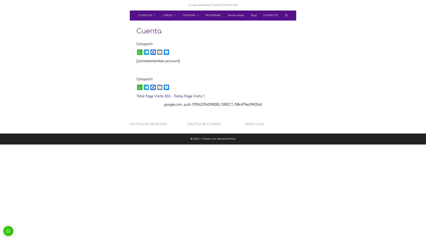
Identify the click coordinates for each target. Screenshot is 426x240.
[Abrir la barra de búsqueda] (286, 15)
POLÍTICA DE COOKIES (204, 124)
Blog (254, 15)
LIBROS (167, 15)
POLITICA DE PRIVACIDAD (148, 124)
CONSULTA (145, 15)
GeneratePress (226, 139)
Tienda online (235, 15)
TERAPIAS (189, 15)
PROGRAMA (213, 15)
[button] (8, 231)
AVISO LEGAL (255, 124)
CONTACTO (270, 15)
